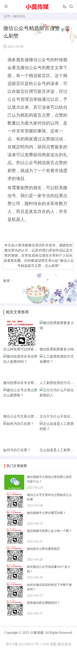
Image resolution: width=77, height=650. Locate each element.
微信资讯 (35, 245)
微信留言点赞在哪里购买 (43, 548)
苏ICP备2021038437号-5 (23, 644)
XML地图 (49, 644)
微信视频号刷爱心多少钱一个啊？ (49, 530)
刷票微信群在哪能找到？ (43, 602)
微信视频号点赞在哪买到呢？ (46, 513)
